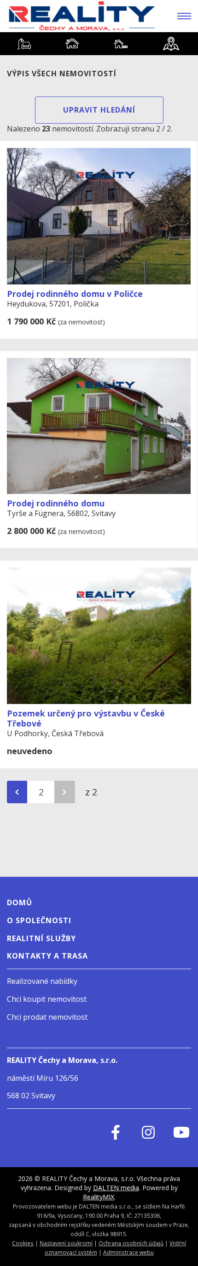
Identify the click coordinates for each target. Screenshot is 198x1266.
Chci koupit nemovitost (47, 999)
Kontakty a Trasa (47, 956)
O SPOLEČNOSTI (39, 920)
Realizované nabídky (42, 981)
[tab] (24, 43)
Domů (19, 902)
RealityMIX (98, 1196)
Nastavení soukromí (66, 1243)
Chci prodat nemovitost (47, 1017)
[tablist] (99, 43)
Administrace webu (128, 1252)
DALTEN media (116, 1187)
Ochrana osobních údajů (131, 1243)
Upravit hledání (99, 110)
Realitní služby (41, 938)
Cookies (23, 1243)
